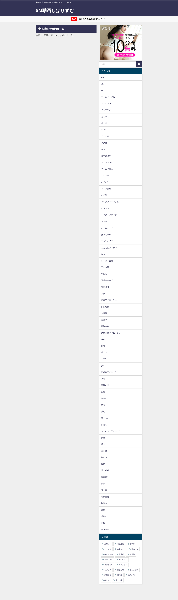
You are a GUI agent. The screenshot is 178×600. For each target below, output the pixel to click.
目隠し (104, 425)
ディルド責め (107, 169)
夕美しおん (108, 559)
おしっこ (105, 116)
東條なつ (107, 575)
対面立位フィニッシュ (111, 333)
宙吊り (104, 320)
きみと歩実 (134, 570)
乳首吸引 (105, 287)
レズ (103, 254)
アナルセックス (108, 97)
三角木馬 (105, 267)
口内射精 (105, 307)
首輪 (103, 523)
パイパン (105, 182)
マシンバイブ (107, 241)
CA (102, 77)
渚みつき (134, 549)
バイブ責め (106, 189)
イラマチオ (106, 110)
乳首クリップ (107, 280)
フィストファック (109, 215)
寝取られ (105, 326)
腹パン (104, 457)
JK (102, 84)
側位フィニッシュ (109, 300)
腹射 (103, 464)
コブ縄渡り (106, 156)
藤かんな (120, 570)
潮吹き (104, 398)
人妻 (103, 293)
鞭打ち (104, 503)
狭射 (103, 411)
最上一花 (118, 580)
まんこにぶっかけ (109, 248)
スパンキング (107, 162)
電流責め (105, 497)
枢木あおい (108, 554)
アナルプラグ (107, 103)
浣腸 (103, 392)
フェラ (104, 221)
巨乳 (103, 346)
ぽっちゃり (106, 235)
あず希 (132, 544)
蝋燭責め (105, 477)
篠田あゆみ (123, 564)
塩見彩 (121, 554)
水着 (103, 379)
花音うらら (108, 564)
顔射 (103, 510)
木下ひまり (121, 549)
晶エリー (107, 544)
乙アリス (107, 570)
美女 (103, 444)
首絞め (104, 516)
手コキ (104, 352)
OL (102, 90)
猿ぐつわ (105, 418)
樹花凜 (119, 575)
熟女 (103, 405)
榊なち (106, 580)
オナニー (105, 123)
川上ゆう (107, 549)
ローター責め (107, 261)
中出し (104, 274)
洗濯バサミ (106, 385)
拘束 (103, 366)
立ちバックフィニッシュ (112, 431)
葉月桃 (132, 554)
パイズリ (105, 176)
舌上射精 (105, 470)
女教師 (104, 313)
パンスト (105, 208)
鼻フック (105, 529)
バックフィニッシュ (110, 202)
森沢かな (131, 575)
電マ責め (105, 490)
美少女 (104, 451)
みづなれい (123, 559)
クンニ (104, 149)
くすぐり (105, 136)
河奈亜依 (120, 544)
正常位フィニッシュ (110, 372)
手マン (104, 359)
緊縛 (103, 438)
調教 (103, 484)
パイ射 (104, 195)
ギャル (104, 130)
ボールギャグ (107, 228)
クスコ (104, 143)
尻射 (103, 339)
